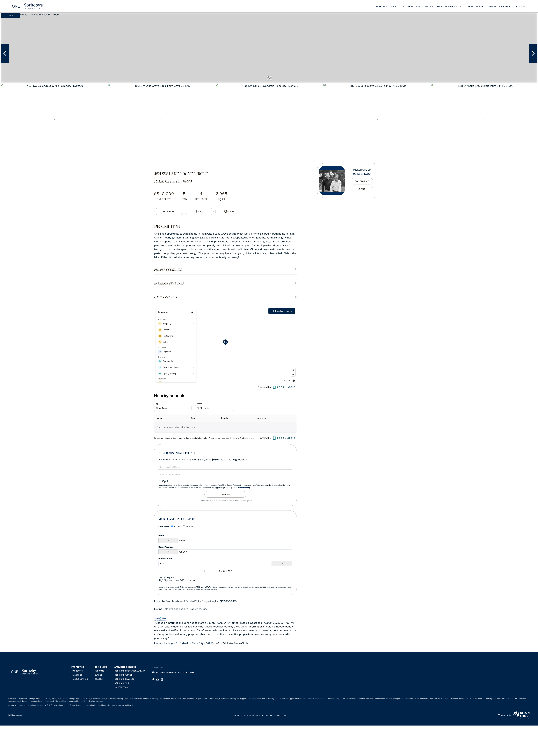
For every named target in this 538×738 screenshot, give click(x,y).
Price (161, 535)
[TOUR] (229, 211)
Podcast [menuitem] (521, 6)
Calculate (225, 571)
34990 (210, 643)
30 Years (178, 526)
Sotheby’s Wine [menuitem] (121, 683)
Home (157, 643)
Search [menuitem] (380, 6)
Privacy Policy (244, 488)
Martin (185, 643)
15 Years (189, 526)
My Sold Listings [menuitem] (79, 679)
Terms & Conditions (256, 715)
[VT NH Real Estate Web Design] (521, 715)
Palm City (197, 643)
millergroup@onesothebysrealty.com (175, 672)
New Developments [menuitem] (449, 6)
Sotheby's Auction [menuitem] (123, 675)
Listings (168, 643)
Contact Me (362, 181)
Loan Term (163, 526)
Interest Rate (165, 558)
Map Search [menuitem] (77, 671)
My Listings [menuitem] (76, 675)
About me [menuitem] (99, 671)
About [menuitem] (395, 6)
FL (177, 643)
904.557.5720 (362, 173)
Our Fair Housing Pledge (276, 715)
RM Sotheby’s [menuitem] (120, 687)
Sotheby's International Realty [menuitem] (129, 671)
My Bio (362, 189)
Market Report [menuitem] (475, 6)
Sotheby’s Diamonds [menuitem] (124, 679)
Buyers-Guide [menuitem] (411, 6)
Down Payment (165, 547)
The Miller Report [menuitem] (500, 6)
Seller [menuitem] (428, 6)
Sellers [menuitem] (99, 679)
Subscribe (225, 494)
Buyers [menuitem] (98, 675)
